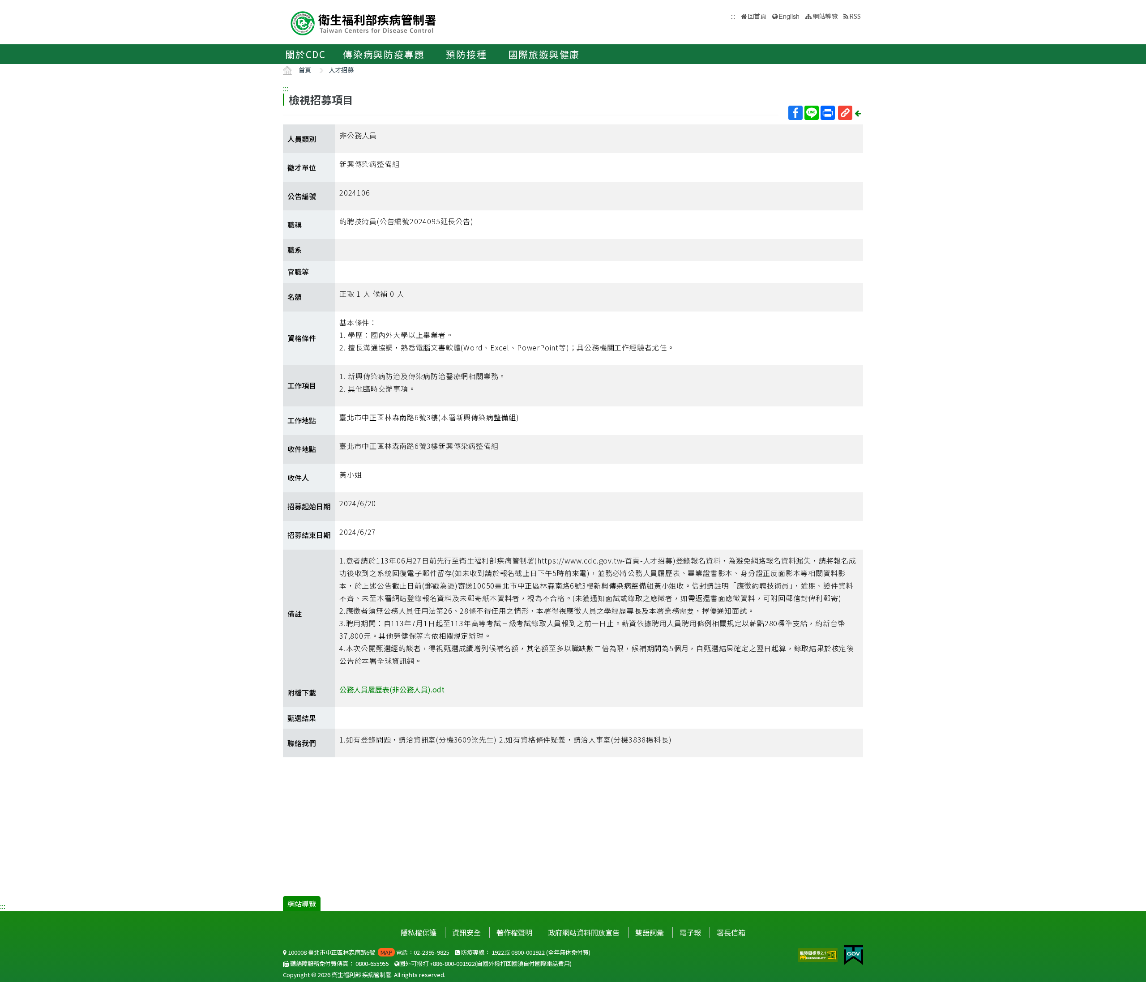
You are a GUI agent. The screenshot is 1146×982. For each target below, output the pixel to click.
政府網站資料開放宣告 (584, 932)
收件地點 (301, 449)
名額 (294, 296)
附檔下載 (301, 692)
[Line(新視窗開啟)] (812, 113)
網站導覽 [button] (825, 16)
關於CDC (305, 54)
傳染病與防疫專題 (383, 54)
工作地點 (301, 420)
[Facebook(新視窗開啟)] (795, 113)
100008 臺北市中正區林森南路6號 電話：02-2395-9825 (367, 952)
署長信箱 (731, 932)
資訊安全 (466, 932)
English (789, 16)
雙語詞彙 (649, 932)
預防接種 (466, 54)
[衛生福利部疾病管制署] (363, 22)
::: (285, 88)
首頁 (305, 69)
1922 (498, 952)
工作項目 (301, 385)
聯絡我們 (301, 743)
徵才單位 (301, 167)
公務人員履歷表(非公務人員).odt (392, 689)
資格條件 (301, 338)
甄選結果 (301, 718)
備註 (294, 613)
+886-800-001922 (452, 963)
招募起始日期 (308, 506)
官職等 (298, 271)
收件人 (298, 477)
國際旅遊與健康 (544, 54)
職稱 (294, 224)
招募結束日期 (308, 534)
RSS (855, 16)
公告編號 (301, 196)
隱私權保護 (418, 932)
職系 (294, 249)
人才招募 (341, 69)
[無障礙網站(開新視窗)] (818, 953)
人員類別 (301, 138)
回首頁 (757, 16)
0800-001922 (528, 952)
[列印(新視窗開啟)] (828, 113)
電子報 (690, 932)
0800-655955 (372, 963)
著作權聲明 (514, 932)
